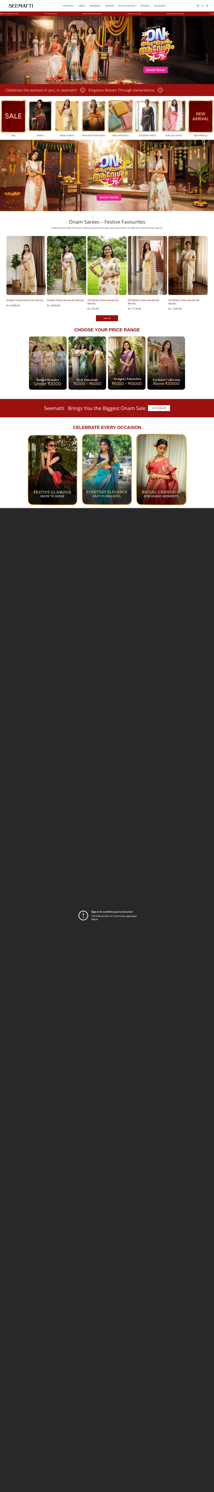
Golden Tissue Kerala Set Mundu (24, 300)
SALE (13, 135)
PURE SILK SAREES (173, 135)
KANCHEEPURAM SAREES (93, 135)
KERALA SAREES (67, 135)
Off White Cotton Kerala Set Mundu (103, 302)
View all (107, 318)
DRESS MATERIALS (120, 135)
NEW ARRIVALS (201, 135)
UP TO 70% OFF (159, 408)
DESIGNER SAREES (147, 135)
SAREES (40, 135)
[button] (207, 5)
